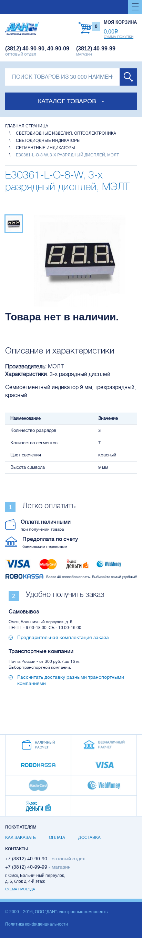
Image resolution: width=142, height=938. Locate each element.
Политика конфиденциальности (36, 924)
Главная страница (26, 126)
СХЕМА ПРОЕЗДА (20, 889)
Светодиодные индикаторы (48, 140)
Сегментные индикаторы (45, 147)
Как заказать (20, 837)
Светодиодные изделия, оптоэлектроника (66, 133)
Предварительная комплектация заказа (63, 637)
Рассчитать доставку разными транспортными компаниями (70, 680)
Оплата (57, 837)
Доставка (89, 837)
